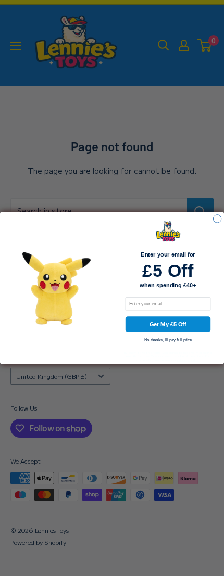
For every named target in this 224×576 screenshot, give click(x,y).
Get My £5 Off (168, 324)
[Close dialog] (217, 219)
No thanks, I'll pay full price (168, 340)
